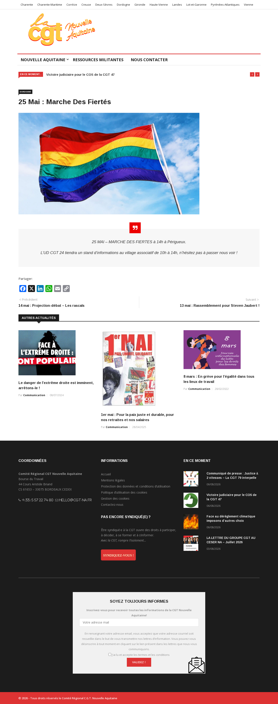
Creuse (86, 5)
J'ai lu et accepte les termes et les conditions (141, 655)
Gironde (139, 5)
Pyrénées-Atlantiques (225, 5)
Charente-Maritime (49, 5)
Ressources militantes (98, 59)
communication (34, 395)
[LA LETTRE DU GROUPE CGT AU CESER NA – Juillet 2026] (193, 544)
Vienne (248, 5)
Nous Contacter (149, 59)
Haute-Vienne (159, 5)
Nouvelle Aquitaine (43, 59)
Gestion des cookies (115, 498)
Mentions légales (113, 480)
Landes (177, 5)
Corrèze (71, 5)
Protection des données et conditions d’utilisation (135, 486)
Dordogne (123, 5)
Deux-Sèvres (104, 5)
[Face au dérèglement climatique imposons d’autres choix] (193, 522)
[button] (252, 74)
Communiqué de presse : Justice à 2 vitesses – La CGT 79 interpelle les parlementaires (232, 478)
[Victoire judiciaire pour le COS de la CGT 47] (193, 501)
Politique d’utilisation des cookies (124, 492)
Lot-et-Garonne (196, 5)
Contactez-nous (112, 504)
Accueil (106, 474)
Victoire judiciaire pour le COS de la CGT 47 (80, 74)
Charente (27, 5)
